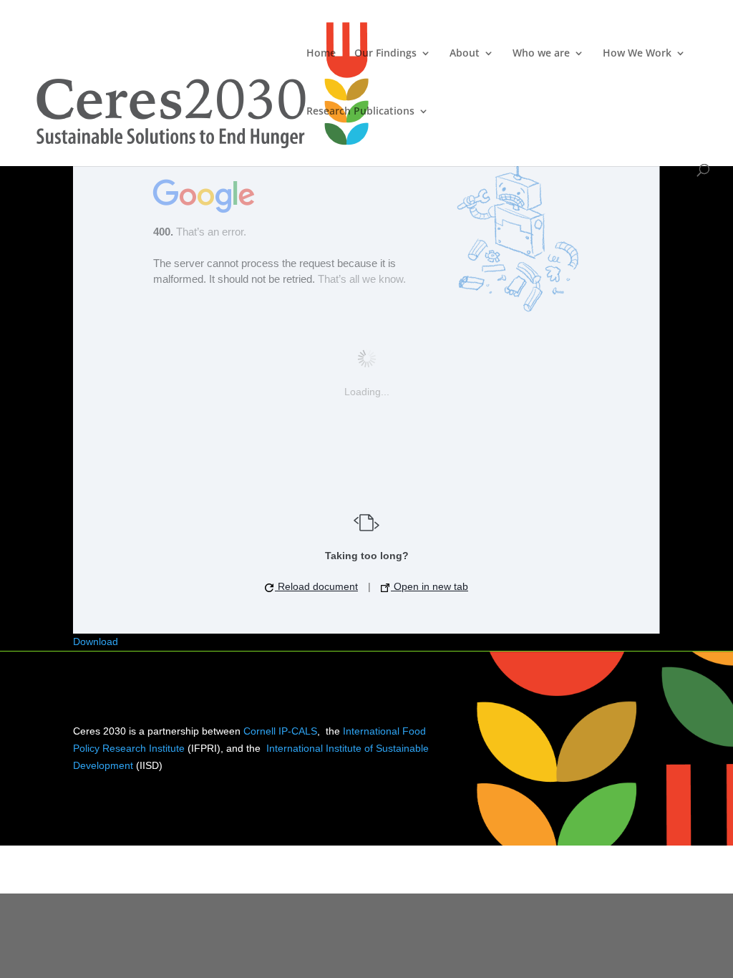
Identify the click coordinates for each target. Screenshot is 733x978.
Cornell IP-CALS (280, 731)
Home (321, 53)
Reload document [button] (316, 586)
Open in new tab (429, 586)
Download (95, 641)
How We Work (637, 53)
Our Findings (385, 53)
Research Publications (360, 111)
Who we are (541, 53)
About (465, 53)
